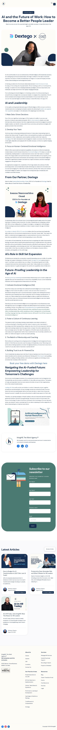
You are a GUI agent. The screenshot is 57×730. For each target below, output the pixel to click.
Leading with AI (9, 387)
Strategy (27, 707)
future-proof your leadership (14, 277)
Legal (42, 688)
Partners (43, 685)
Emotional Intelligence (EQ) (35, 152)
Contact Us (28, 667)
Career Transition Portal (47, 677)
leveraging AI (8, 139)
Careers (27, 658)
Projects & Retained (46, 665)
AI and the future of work (41, 84)
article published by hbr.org (31, 307)
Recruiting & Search (46, 663)
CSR (26, 661)
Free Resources (45, 683)
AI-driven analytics (35, 120)
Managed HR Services (46, 655)
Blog (42, 674)
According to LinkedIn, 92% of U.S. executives (16, 231)
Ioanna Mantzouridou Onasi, (21, 181)
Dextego (44, 181)
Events (42, 680)
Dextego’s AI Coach (36, 260)
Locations (27, 664)
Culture (27, 655)
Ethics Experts (41, 356)
